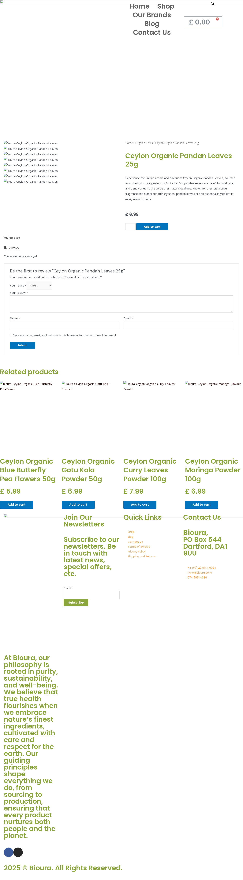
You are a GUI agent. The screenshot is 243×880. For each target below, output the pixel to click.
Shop (165, 6)
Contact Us (152, 32)
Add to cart (152, 226)
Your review (19, 292)
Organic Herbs (144, 143)
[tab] (11, 237)
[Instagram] (18, 852)
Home (139, 6)
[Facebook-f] (8, 852)
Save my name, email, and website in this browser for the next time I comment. (65, 335)
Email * (68, 588)
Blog (151, 23)
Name (15, 318)
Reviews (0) (11, 237)
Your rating (18, 285)
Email (128, 318)
